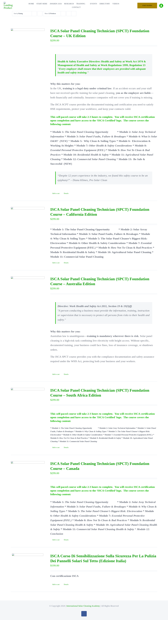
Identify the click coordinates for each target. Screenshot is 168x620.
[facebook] (84, 613)
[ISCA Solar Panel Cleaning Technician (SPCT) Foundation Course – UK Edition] (28, 37)
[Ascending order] (39, 13)
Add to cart (56, 193)
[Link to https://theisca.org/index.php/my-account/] (161, 6)
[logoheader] (9, 3)
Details (66, 193)
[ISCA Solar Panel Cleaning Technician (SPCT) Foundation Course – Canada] (28, 470)
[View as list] (73, 13)
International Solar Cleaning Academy (83, 606)
